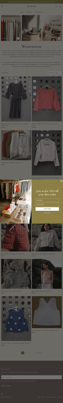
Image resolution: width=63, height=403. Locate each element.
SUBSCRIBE (47, 209)
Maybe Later (47, 213)
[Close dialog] (62, 181)
